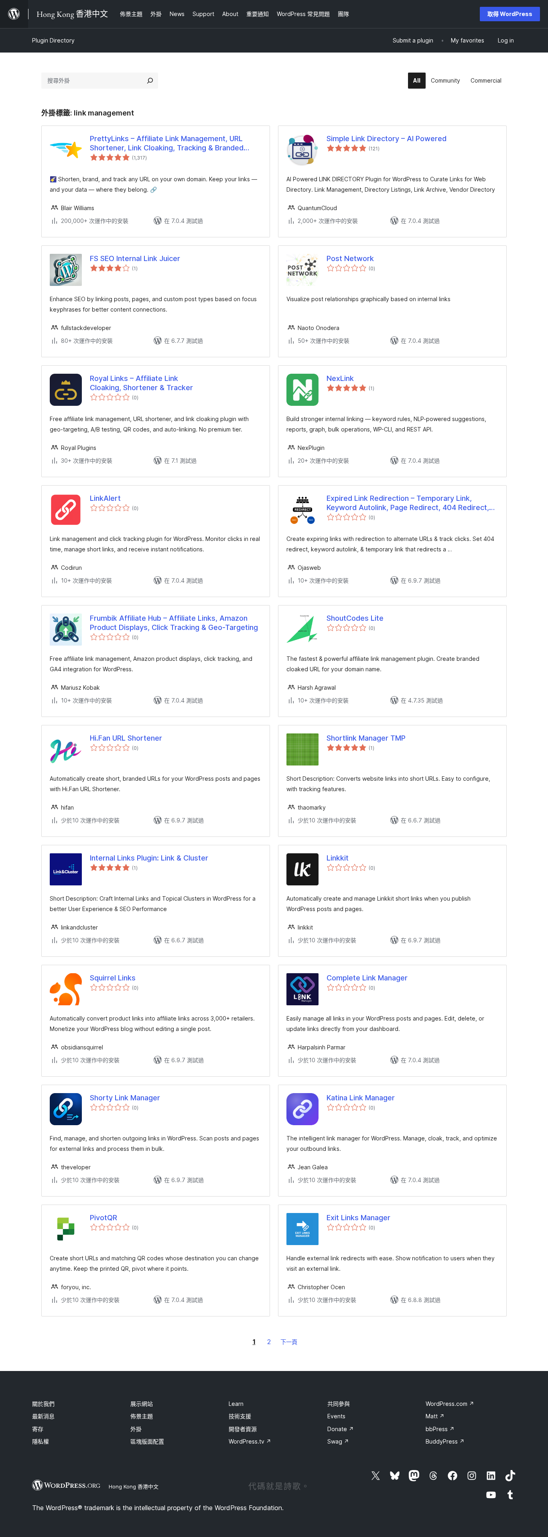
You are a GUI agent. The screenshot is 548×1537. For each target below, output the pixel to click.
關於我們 (43, 1403)
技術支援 (240, 1416)
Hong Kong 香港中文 (133, 1486)
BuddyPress (445, 1441)
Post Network (350, 258)
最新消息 (43, 1416)
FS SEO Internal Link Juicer (135, 258)
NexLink (340, 378)
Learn (236, 1403)
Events (336, 1416)
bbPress (440, 1429)
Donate (340, 1429)
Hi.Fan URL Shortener (126, 738)
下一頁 (288, 1342)
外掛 (136, 1429)
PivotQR (103, 1217)
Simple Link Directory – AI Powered (387, 138)
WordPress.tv (250, 1441)
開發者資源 (243, 1429)
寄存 (37, 1429)
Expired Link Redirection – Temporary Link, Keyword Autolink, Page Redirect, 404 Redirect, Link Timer (408, 503)
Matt (435, 1416)
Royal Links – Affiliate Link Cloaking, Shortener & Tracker (141, 383)
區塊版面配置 (147, 1441)
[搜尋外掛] (150, 81)
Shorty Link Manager (125, 1098)
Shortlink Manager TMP (366, 738)
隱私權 (40, 1441)
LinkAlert (105, 498)
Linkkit (338, 858)
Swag (338, 1441)
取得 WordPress (509, 13)
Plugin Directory (53, 40)
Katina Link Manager (361, 1098)
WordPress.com (450, 1403)
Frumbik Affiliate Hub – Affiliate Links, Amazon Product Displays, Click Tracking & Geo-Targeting (174, 623)
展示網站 (141, 1403)
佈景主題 (141, 1416)
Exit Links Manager (358, 1217)
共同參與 (338, 1403)
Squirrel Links (113, 978)
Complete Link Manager (367, 978)
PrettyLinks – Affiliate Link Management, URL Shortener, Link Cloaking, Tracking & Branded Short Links (167, 143)
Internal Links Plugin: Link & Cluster (149, 858)
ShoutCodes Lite (355, 618)
